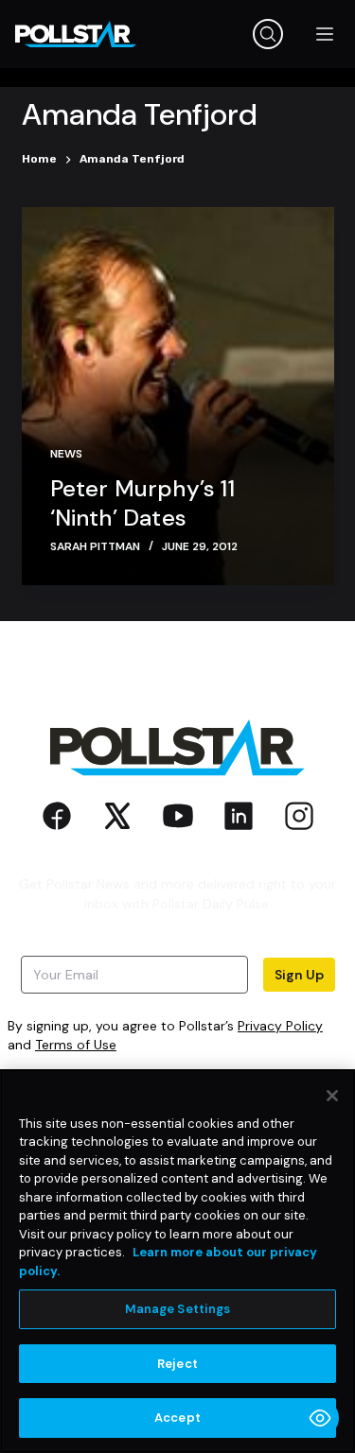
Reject (177, 1364)
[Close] (332, 1095)
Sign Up (299, 974)
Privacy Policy (280, 1025)
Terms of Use (75, 1044)
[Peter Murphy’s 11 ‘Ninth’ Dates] (178, 396)
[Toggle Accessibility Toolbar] (320, 1418)
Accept (177, 1418)
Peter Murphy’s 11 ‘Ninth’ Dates (142, 503)
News (66, 453)
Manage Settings (178, 1309)
